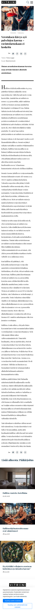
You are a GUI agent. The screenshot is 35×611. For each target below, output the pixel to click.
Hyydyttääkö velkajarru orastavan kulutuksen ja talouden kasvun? (17, 567)
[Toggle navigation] (32, 2)
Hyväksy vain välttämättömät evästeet (17, 606)
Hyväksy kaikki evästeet (13, 601)
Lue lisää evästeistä (19, 596)
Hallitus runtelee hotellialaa (15, 493)
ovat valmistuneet (15, 529)
